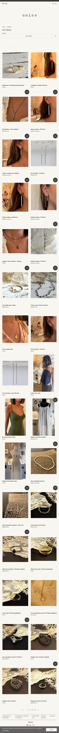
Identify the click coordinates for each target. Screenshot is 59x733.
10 (35, 710)
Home (3, 26)
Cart (55, 3)
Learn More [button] (5, 730)
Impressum (52, 716)
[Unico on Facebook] (27, 725)
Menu (5, 3)
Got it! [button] (51, 729)
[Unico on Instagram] (33, 725)
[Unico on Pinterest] (30, 725)
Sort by (4, 33)
